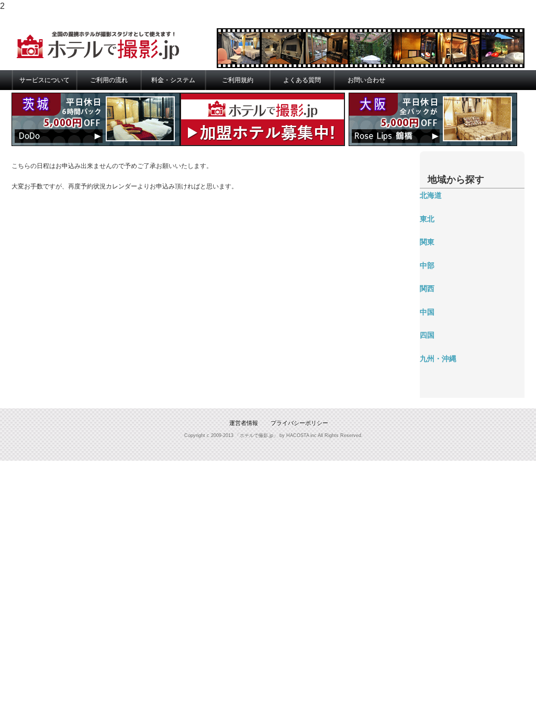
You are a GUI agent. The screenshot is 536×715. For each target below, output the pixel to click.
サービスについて (44, 80)
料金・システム (173, 80)
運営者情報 (243, 423)
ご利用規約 (237, 80)
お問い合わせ (366, 80)
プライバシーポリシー (299, 423)
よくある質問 (302, 80)
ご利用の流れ (109, 80)
